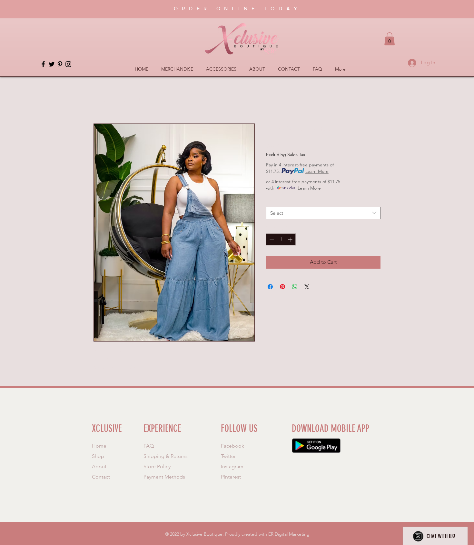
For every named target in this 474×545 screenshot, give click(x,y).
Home (101, 100)
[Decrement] (271, 239)
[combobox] (323, 213)
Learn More (317, 171)
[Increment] (291, 239)
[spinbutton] (281, 239)
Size (271, 200)
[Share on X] (307, 287)
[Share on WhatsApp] (295, 287)
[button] (389, 38)
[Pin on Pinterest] (282, 287)
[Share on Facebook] (270, 287)
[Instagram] (68, 64)
